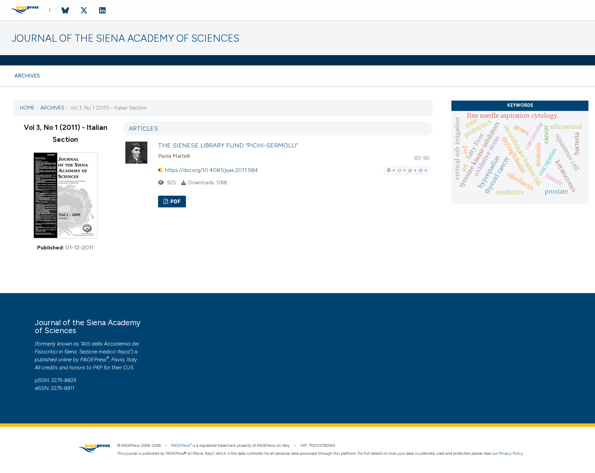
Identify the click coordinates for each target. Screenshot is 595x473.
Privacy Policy (511, 453)
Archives (27, 76)
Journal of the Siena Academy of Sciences (125, 38)
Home (27, 108)
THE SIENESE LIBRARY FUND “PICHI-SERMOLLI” (228, 145)
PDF (175, 201)
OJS (128, 367)
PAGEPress (93, 360)
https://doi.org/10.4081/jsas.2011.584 (211, 170)
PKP (97, 367)
